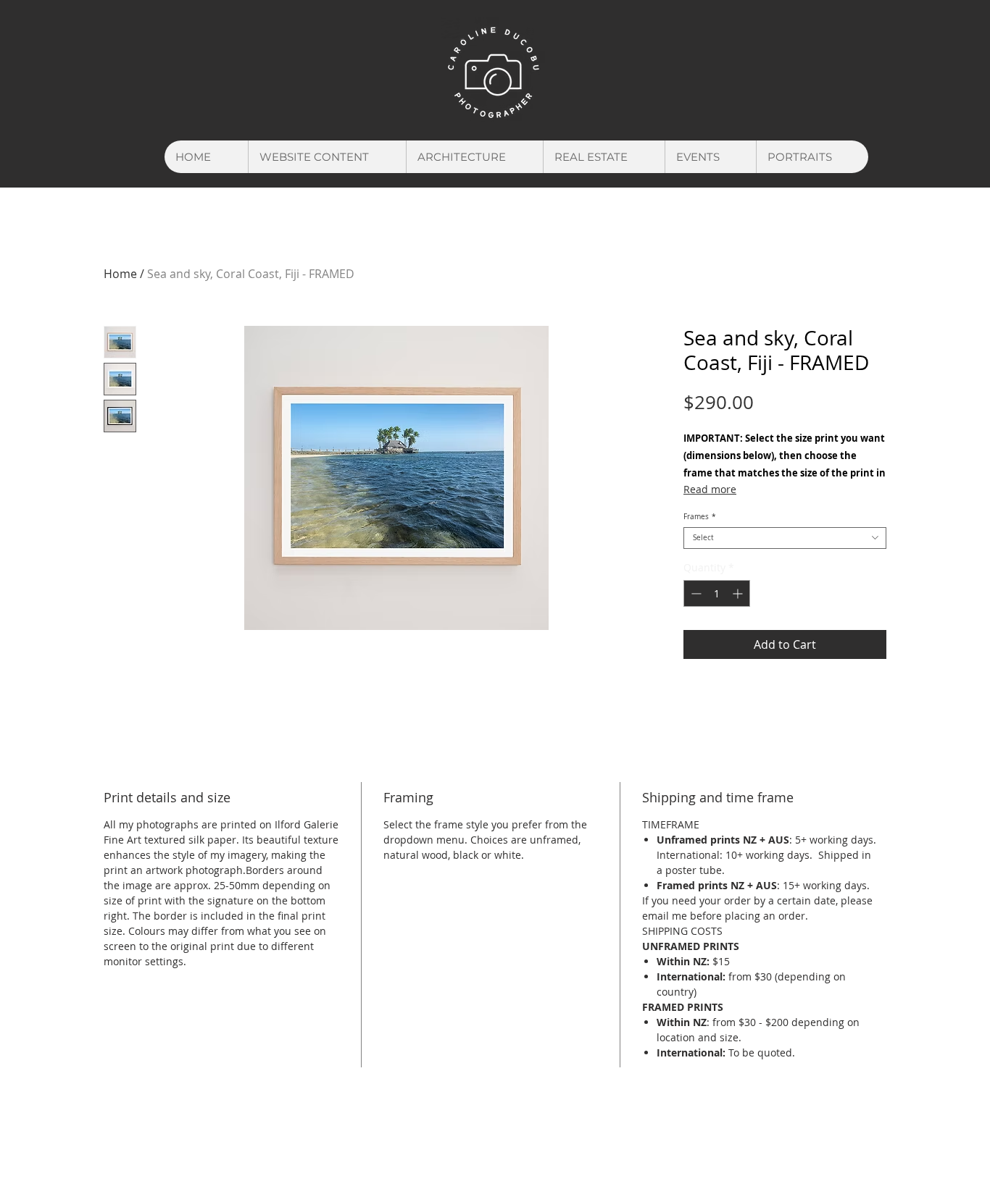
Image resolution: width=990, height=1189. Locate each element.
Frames (699, 517)
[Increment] (739, 593)
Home (120, 274)
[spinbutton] (717, 593)
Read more (709, 489)
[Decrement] (695, 593)
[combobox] (784, 538)
